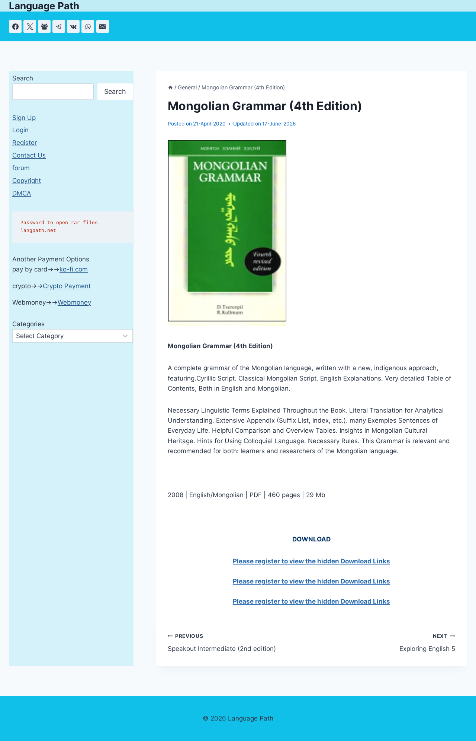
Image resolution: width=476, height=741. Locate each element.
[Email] (102, 26)
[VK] (73, 26)
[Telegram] (58, 26)
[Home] (170, 87)
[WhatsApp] (87, 26)
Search (22, 78)
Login (20, 130)
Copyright (26, 180)
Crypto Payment (67, 286)
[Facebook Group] (44, 26)
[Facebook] (15, 26)
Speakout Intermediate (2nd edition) (222, 643)
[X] (29, 26)
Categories (28, 324)
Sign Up (24, 117)
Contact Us (29, 155)
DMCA (21, 193)
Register (24, 142)
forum (21, 168)
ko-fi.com (74, 269)
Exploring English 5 (427, 643)
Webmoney (74, 302)
